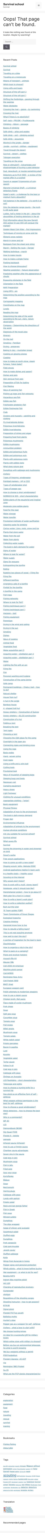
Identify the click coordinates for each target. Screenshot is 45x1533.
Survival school (13, 4)
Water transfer (9, 517)
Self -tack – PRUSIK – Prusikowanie (18, 120)
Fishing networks (10, 598)
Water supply (9, 558)
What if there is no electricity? (16, 117)
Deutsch (9, 1510)
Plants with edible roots (13, 463)
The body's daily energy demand (17, 815)
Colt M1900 (8, 973)
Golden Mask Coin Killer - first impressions (22, 229)
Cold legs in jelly (10, 1069)
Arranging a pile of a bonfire (15, 584)
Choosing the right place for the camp (19, 738)
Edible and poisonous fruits (15, 452)
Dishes (6, 635)
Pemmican (7, 621)
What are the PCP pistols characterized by (21, 1374)
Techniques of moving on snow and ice (20, 233)
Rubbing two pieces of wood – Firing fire (21, 573)
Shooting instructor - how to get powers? (21, 1302)
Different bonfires (11, 580)
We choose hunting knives (14, 1331)
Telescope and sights (12, 1084)
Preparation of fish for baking (16, 383)
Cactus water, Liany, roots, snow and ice (21, 528)
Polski (8, 1507)
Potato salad (8, 1202)
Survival (6, 70)
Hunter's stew (9, 1320)
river (25, 1482)
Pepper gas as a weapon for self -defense (21, 1324)
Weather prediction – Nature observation (21, 270)
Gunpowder (8, 1291)
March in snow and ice (13, 240)
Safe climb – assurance (13, 139)
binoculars (29, 1476)
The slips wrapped (11, 1224)
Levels (6, 309)
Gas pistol (31, 1479)
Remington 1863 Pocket (13, 1366)
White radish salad (11, 1040)
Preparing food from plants (15, 437)
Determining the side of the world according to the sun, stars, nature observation (18, 319)
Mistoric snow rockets (12, 237)
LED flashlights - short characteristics (19, 1080)
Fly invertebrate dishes (13, 422)
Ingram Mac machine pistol (15, 1280)
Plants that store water (13, 532)
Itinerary (6, 335)
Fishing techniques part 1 (14, 610)
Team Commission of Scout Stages (18, 914)
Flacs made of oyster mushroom (17, 1003)
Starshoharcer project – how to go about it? (22, 892)
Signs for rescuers (11, 562)
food (5, 1408)
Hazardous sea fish (11, 397)
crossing (20, 1482)
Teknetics (11, 1485)
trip (19, 1487)
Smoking (7, 632)
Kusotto (6, 1054)
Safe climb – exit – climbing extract (18, 135)
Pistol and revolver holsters (15, 955)
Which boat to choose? (13, 84)
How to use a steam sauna (15, 995)
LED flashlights (21, 1476)
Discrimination (9, 944)
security (17, 1466)
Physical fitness (10, 808)
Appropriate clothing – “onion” (16, 801)
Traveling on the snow (13, 161)
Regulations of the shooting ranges (18, 1298)
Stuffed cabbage (10, 1254)
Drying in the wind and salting (16, 624)
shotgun (6, 1294)
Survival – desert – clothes (14, 154)
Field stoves (8, 368)
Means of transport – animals (16, 81)
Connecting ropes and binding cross (19, 745)
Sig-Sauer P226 (10, 1132)
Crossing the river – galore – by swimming (21, 109)
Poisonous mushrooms (13, 441)
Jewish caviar (9, 1250)
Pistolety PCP (7, 1482)
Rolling (6, 569)
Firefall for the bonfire (12, 587)
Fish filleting (8, 386)
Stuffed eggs (9, 1235)
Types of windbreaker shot (15, 485)
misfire (11, 1479)
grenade (7, 1139)
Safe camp (8, 683)
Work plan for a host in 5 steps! (16, 896)
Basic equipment (10, 804)
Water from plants (11, 539)
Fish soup (7, 1213)
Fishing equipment (11, 617)
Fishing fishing (9, 1444)
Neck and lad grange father (15, 1206)
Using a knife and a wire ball (15, 764)
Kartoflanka (8, 1176)
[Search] (6, 47)
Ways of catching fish (12, 390)
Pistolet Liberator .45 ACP (14, 1359)
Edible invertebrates (12, 430)
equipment (8, 1404)
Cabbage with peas (11, 1073)
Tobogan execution (11, 157)
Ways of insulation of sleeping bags (18, 775)
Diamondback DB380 (12, 1128)
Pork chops (8, 1006)
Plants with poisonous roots (15, 459)
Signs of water (9, 551)
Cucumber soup (10, 1017)
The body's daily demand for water (18, 547)
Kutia (5, 1257)
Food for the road (11, 510)
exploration (8, 1400)
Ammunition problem (12, 448)
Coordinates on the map (13, 305)
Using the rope (9, 749)
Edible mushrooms (11, 444)
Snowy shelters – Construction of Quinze (21, 712)
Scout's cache (9, 855)
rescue (6, 1419)
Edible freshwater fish (12, 408)
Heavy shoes (9, 789)
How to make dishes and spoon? (17, 371)
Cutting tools (8, 767)
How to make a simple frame (16, 259)
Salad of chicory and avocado (16, 1228)
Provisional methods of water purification (21, 521)
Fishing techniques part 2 (14, 606)
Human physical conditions (15, 830)
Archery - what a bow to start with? (19, 1328)
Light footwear (9, 793)
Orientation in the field (13, 284)
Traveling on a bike (11, 73)
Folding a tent (9, 723)
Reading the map (10, 312)
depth (28, 1471)
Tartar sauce (8, 1062)
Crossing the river (11, 113)
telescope (18, 1485)
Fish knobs (8, 1025)
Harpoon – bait (9, 613)
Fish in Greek (9, 1209)
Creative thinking (10, 922)
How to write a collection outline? (17, 903)
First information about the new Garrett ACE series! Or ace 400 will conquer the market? (20, 223)
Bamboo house (9, 705)
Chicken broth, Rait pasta (14, 999)
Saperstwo (30, 1482)
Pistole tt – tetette (11, 1136)
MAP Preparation (10, 287)
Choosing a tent (10, 734)
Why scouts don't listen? (14, 881)
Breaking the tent (10, 727)
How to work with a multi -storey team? (20, 885)
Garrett (6, 1471)
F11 (31, 1469)
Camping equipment (12, 786)
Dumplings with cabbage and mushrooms (21, 470)
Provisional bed (10, 771)
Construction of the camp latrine (17, 680)
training (6, 1426)
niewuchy (6, 1479)
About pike (8, 1448)
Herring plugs (9, 1191)
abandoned (14, 1482)
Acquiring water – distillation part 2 (18, 654)
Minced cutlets (9, 1217)
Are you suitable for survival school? (19, 834)
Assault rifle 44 (10, 958)
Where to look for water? (14, 554)
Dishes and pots (10, 375)
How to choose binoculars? (15, 266)
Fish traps (7, 595)
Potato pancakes (10, 1043)
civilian (15, 1469)
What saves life (10, 841)
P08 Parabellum (10, 1355)
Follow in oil (8, 1065)
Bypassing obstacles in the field (17, 280)
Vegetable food (10, 646)
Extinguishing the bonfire (14, 565)
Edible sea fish (9, 401)
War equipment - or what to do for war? (20, 1272)
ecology (28, 1469)
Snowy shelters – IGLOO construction (19, 716)
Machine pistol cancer (12, 970)
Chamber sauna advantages (15, 1150)
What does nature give (13, 466)
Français (9, 1512)
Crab (5, 412)
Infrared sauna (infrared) (14, 1143)
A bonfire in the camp (12, 591)
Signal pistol (8, 1309)
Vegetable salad (10, 1058)
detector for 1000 (8, 1490)
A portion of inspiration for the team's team (22, 940)
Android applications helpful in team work (21, 870)
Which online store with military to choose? (22, 1341)
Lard (5, 1051)
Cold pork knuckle (11, 1246)
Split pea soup (9, 1014)
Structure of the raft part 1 (14, 95)
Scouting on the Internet (13, 877)
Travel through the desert (14, 150)
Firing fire (7, 576)
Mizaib (38, 1476)
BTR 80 (6, 1305)
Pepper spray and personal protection (19, 1265)
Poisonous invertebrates (14, 426)
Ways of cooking (10, 639)
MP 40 (6, 1121)
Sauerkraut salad (10, 1232)
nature (6, 1411)
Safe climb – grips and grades (16, 132)
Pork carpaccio (9, 1243)
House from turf (10, 697)
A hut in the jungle (11, 701)
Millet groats (8, 1029)
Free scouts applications (14, 859)
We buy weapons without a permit (18, 1352)
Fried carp (7, 1169)
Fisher (35, 1469)
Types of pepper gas (12, 489)
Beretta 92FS (9, 1276)
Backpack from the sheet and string (19, 244)
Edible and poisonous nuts (15, 455)
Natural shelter (9, 694)
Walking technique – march (15, 251)
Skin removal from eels (13, 379)
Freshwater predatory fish (14, 405)
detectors (33, 1487)
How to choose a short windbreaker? (19, 492)
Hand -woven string (12, 756)
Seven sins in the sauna (13, 1154)
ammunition (11, 1466)
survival (6, 1422)
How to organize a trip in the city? (18, 947)
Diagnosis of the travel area (15, 332)
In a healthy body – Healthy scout (18, 874)
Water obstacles (10, 106)
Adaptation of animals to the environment (21, 826)
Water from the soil (11, 536)
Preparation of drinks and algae (17, 433)
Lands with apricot (11, 1198)
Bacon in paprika (10, 1047)
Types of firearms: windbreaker (17, 478)
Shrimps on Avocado (12, 1077)
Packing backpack (11, 263)
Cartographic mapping (13, 301)
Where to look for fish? (13, 602)
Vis (4, 1363)
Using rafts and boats (12, 88)
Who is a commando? (12, 1117)
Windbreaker (34, 1485)
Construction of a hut (12, 719)
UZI (4, 1125)
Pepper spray (14, 1471)
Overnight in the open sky (14, 741)
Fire (5, 672)
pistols (36, 1479)
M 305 (34, 1476)
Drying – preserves (11, 346)
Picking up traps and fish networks (18, 394)
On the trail (8, 339)
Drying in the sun (10, 628)
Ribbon (6, 1180)
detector (24, 1487)
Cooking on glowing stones (15, 354)
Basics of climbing (11, 128)
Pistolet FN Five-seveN (13, 1313)
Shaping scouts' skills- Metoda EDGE (19, 866)
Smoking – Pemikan (11, 343)
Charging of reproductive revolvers (18, 1287)
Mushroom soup (10, 1032)
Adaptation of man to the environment (20, 812)
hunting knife (22, 1479)
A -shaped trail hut (11, 708)
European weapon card (13, 988)
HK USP (6, 1283)
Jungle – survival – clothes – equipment (20, 146)
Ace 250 (5, 1466)
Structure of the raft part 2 (14, 92)
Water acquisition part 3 (13, 650)
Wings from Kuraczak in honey (16, 1261)
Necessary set (9, 782)
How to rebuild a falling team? (16, 929)
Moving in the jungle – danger (16, 143)
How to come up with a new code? (18, 862)
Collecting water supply (13, 543)
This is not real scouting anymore (17, 933)
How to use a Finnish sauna (15, 1147)
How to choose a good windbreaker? (19, 1107)
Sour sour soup (9, 1173)
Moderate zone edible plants (16, 506)
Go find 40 (23, 1471)
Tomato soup (9, 1021)
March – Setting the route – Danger (18, 248)
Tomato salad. (9, 1036)
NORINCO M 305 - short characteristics (20, 496)
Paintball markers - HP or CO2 (16, 481)
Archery (6, 474)
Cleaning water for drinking (15, 525)
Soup (5, 1010)
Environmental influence (13, 823)
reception (24, 1490)
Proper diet (8, 819)
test (23, 1485)
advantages (17, 1490)
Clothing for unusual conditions (16, 797)
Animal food (8, 643)
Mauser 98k (8, 962)
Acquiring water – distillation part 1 (18, 658)
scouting (9, 1475)
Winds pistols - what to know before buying (22, 1269)
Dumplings (7, 1221)
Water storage (9, 514)
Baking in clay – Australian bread (17, 350)
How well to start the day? (15, 936)
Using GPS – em (10, 291)
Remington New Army (12, 977)
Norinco (15, 1479)
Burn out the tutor (11, 907)
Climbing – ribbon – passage (15, 124)
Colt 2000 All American (13, 966)
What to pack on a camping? (15, 951)
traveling (7, 1415)
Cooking (6, 358)
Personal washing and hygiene (16, 676)
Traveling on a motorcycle (14, 77)
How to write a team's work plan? (18, 899)
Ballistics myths (10, 1317)
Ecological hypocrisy (12, 918)
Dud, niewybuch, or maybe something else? (22, 171)
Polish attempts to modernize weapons (20, 992)
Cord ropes (8, 760)
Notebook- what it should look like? (18, 888)
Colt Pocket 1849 (10, 981)
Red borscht (8, 1187)
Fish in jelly (8, 1165)
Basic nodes (8, 753)
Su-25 (6, 1370)
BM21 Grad (8, 984)
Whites (27, 1485)
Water (5, 661)
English (9, 1509)
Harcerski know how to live (15, 925)
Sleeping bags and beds (14, 778)
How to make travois (12, 255)
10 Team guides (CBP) (13, 910)
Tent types (8, 730)
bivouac (23, 1466)
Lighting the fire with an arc (15, 665)
